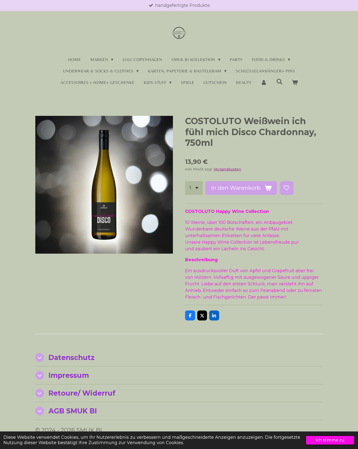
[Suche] (279, 81)
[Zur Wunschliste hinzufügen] (286, 188)
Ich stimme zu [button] (330, 440)
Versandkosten (227, 169)
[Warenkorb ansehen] (294, 82)
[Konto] (263, 82)
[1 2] (194, 188)
